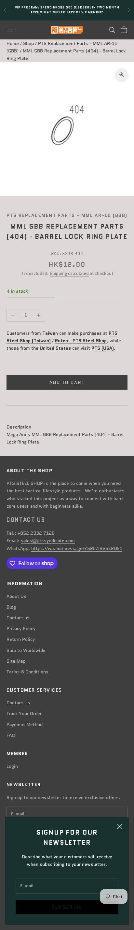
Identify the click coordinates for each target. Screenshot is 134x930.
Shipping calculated (69, 273)
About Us (16, 596)
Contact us (18, 617)
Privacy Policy (21, 628)
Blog (11, 607)
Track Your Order (24, 713)
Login (12, 766)
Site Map (16, 661)
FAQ (11, 735)
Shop (28, 43)
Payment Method (25, 724)
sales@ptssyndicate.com (48, 540)
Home (13, 43)
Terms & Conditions (27, 672)
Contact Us (18, 702)
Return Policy (21, 639)
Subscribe (67, 907)
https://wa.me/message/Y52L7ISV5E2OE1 (76, 548)
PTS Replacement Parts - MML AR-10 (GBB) (67, 215)
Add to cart (67, 382)
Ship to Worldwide (26, 650)
